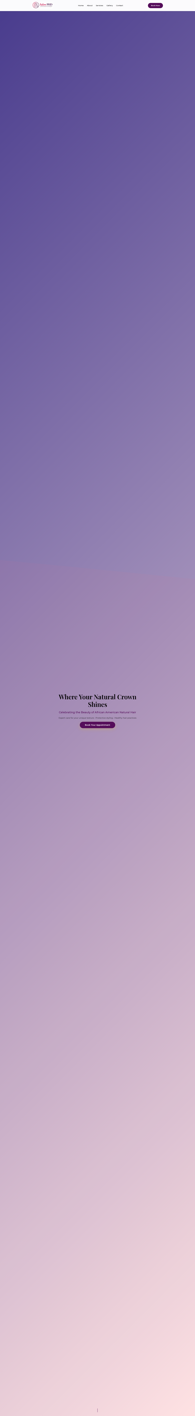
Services (99, 5)
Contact (119, 5)
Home (81, 5)
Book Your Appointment (97, 725)
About (90, 5)
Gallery (110, 5)
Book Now (155, 6)
